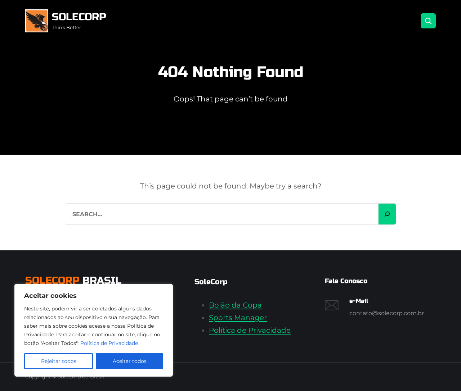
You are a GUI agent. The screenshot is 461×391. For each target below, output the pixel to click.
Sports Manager (238, 317)
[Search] (428, 20)
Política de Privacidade (109, 343)
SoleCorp (79, 17)
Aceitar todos (130, 361)
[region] (93, 330)
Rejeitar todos (58, 361)
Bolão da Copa (235, 305)
